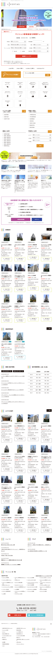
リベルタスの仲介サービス (6, 635)
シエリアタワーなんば (20, 344)
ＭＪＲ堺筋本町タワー (33, 306)
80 (39, 389)
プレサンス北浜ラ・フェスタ (45, 577)
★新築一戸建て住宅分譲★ (7, 555)
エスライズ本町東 (5, 577)
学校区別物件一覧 (19, 633)
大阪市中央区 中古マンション (6, 29)
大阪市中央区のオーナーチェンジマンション (33, 92)
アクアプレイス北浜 (18, 593)
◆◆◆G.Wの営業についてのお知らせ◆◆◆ (10, 564)
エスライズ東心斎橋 (18, 582)
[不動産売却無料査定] (26, 155)
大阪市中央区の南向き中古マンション (20, 83)
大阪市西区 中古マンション (21, 628)
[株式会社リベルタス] (10, 5)
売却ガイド (18, 637)
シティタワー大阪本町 (6, 517)
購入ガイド (4, 637)
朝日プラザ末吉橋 (43, 589)
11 (36, 389)
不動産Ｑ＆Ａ (4, 639)
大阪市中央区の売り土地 (45, 92)
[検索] (47, 75)
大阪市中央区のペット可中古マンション (7, 83)
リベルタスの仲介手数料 (20, 635)
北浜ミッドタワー (45, 306)
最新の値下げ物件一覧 (18, 371)
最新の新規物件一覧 (7, 371)
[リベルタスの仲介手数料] (40, 167)
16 (39, 383)
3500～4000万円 (7, 144)
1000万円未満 (6, 133)
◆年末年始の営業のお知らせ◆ (8, 544)
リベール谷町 (44, 517)
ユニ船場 (4, 593)
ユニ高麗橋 (17, 589)
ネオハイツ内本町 (32, 275)
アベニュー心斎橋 (30, 591)
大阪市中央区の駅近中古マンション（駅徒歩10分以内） (45, 83)
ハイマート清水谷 (5, 589)
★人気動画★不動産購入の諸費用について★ (37, 550)
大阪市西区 (31, 26)
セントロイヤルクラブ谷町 (32, 586)
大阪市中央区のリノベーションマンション (20, 92)
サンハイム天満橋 (30, 577)
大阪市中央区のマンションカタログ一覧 (44, 575)
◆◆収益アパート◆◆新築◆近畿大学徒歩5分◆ (11, 560)
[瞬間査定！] (26, 56)
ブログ (3, 645)
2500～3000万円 (7, 140)
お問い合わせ (18, 642)
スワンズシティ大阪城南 (32, 589)
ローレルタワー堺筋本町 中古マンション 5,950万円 (12, 389)
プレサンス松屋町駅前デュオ (20, 586)
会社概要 (3, 642)
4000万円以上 (6, 145)
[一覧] (24, 111)
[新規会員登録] (20, 219)
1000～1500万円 (7, 135)
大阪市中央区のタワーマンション (8, 92)
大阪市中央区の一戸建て (7, 101)
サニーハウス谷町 (43, 591)
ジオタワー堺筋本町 (32, 244)
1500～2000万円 (7, 137)
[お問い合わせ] (17, 615)
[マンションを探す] (11, 74)
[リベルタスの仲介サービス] (13, 167)
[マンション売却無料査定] (36, 615)
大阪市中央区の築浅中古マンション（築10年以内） (32, 83)
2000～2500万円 (7, 138)
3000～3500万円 (7, 142)
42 (47, 389)
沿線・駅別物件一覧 (5, 633)
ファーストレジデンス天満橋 (7, 586)
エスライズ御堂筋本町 (6, 591)
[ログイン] (37, 219)
